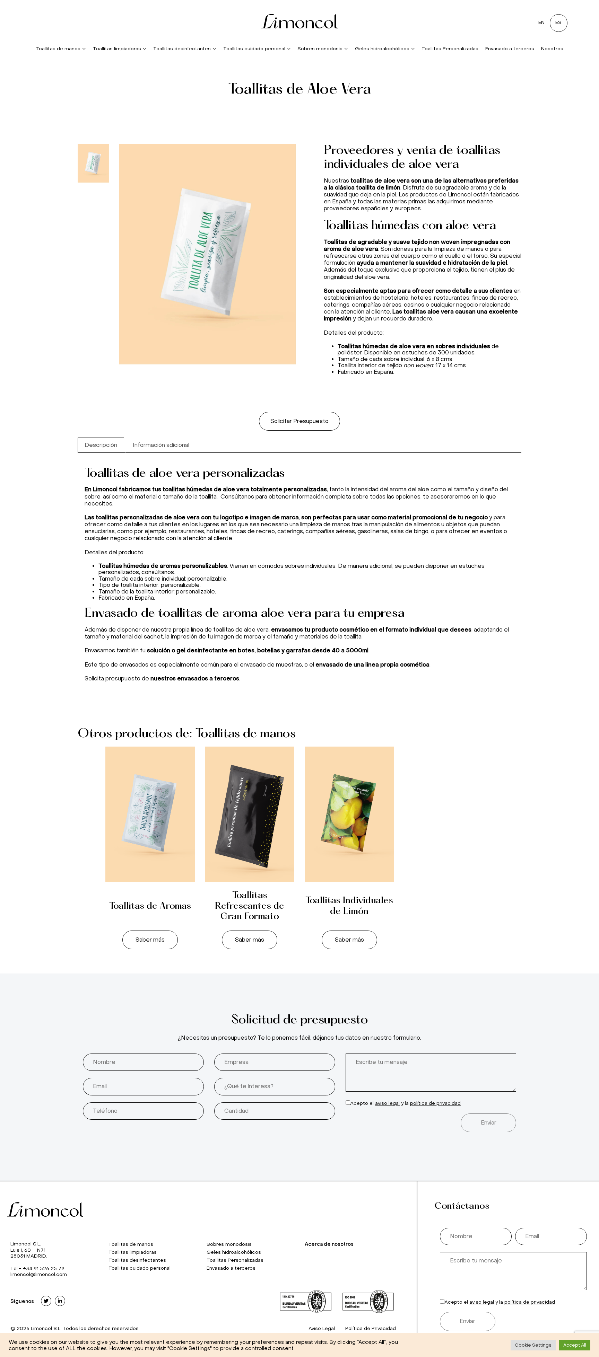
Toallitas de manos (58, 49)
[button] (299, 421)
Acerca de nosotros (329, 1244)
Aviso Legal (322, 1328)
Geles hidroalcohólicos (382, 49)
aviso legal (387, 1103)
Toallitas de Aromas (150, 906)
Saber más (150, 939)
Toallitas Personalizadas (450, 49)
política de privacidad (435, 1103)
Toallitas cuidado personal (254, 49)
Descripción (101, 445)
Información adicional (161, 445)
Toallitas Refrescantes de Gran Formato (249, 906)
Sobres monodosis (319, 49)
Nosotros (552, 49)
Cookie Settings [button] (533, 1345)
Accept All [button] (574, 1345)
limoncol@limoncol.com (38, 1274)
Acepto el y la (405, 1103)
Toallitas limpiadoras (117, 49)
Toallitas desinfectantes (182, 49)
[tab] (101, 445)
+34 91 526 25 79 (43, 1268)
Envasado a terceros (509, 49)
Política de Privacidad (370, 1328)
